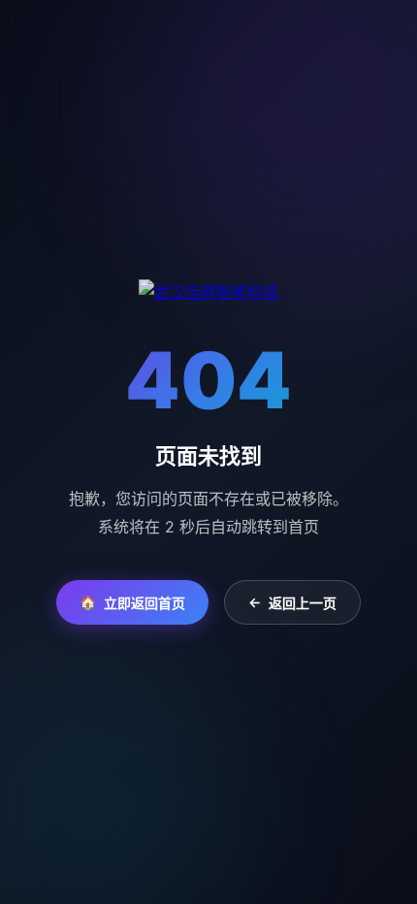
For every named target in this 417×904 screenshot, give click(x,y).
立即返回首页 (132, 602)
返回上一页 (292, 602)
